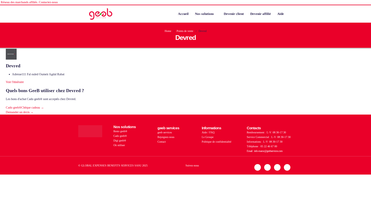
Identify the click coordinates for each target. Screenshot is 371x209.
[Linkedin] (257, 167)
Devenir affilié (260, 14)
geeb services (164, 132)
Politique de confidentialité (216, 141)
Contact (161, 141)
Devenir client (234, 14)
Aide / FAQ (208, 132)
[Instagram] (267, 167)
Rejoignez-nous (165, 137)
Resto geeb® (120, 131)
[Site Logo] (100, 14)
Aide (280, 14)
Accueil (183, 14)
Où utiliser (119, 145)
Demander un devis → (19, 112)
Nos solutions (204, 14)
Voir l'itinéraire (15, 82)
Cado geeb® (120, 135)
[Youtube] (287, 167)
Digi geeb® (119, 140)
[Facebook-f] (277, 167)
